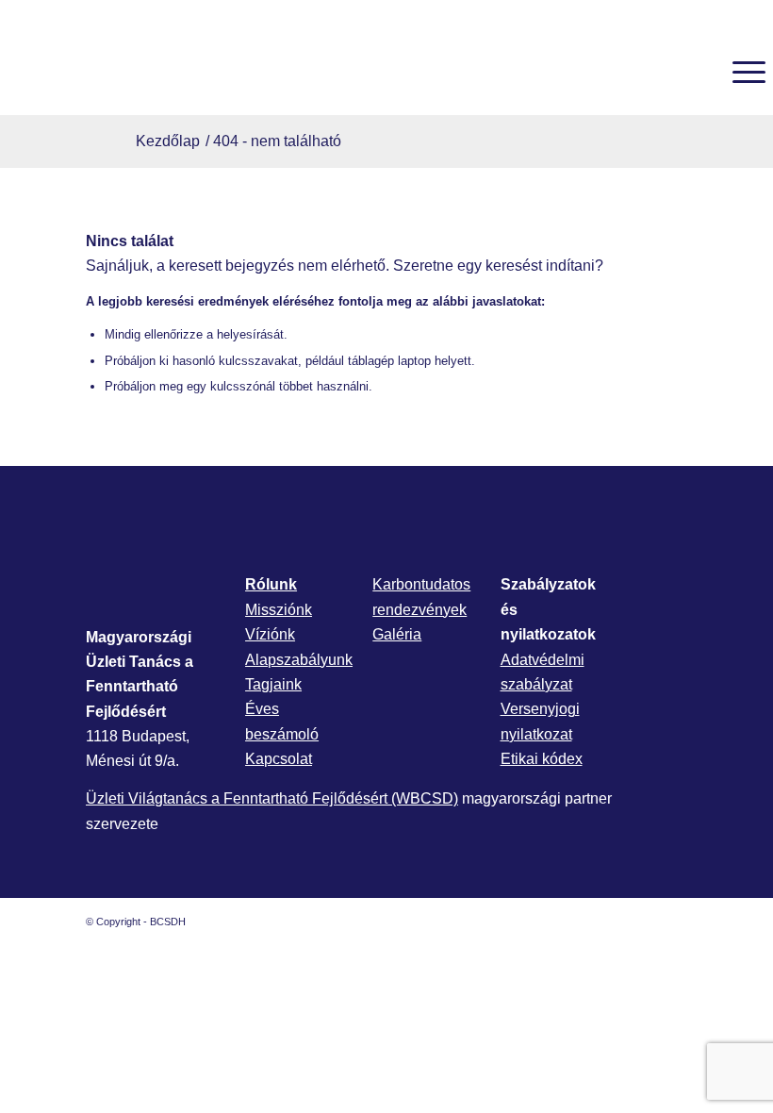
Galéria (396, 634)
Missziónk (278, 610)
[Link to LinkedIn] (645, 921)
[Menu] (739, 71)
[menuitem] (695, 71)
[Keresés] (695, 71)
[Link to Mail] (673, 921)
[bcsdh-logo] (149, 71)
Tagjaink (273, 684)
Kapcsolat (278, 759)
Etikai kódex (542, 759)
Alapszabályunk (299, 660)
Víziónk (270, 634)
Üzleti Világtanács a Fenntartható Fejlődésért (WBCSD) (272, 798)
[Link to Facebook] (616, 921)
